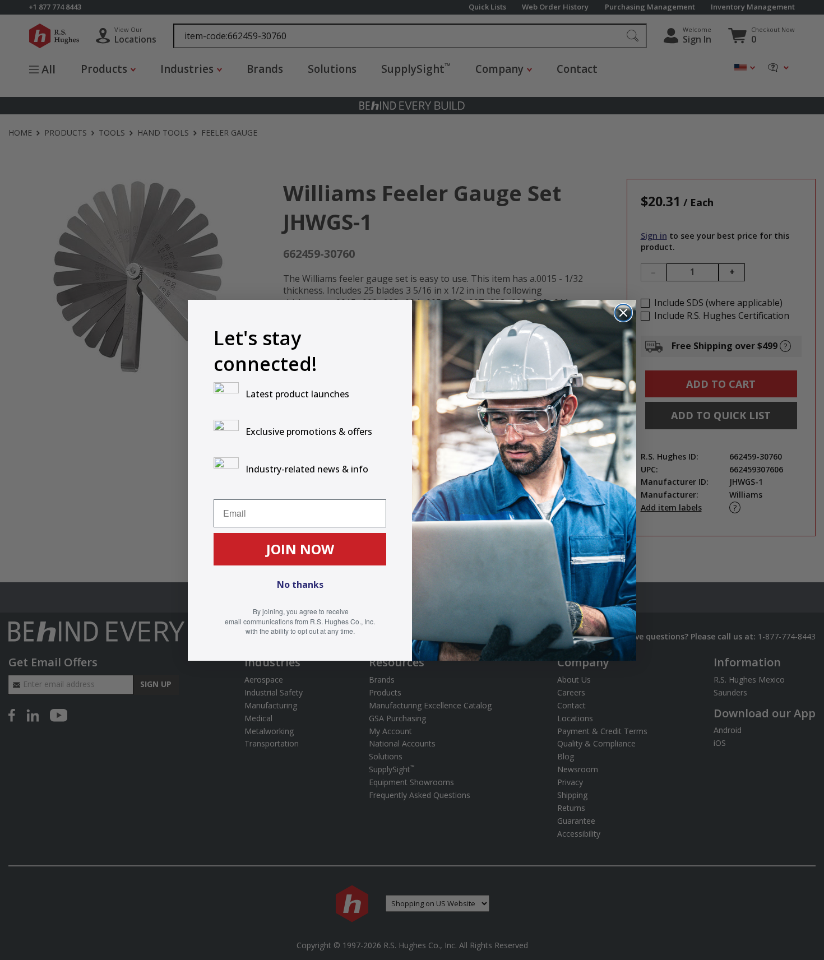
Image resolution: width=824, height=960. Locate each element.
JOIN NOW (300, 549)
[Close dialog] (623, 312)
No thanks (300, 584)
